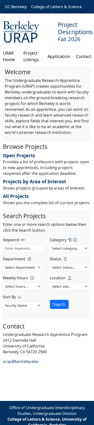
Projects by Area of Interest (34, 181)
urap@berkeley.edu (20, 361)
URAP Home (9, 56)
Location (58, 278)
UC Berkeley (16, 6)
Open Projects (19, 155)
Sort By (9, 297)
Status (55, 259)
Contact (83, 56)
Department (14, 259)
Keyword (11, 239)
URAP (20, 37)
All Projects (16, 196)
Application (58, 56)
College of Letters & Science (56, 6)
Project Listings (31, 56)
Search (59, 304)
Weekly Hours (15, 278)
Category (58, 239)
